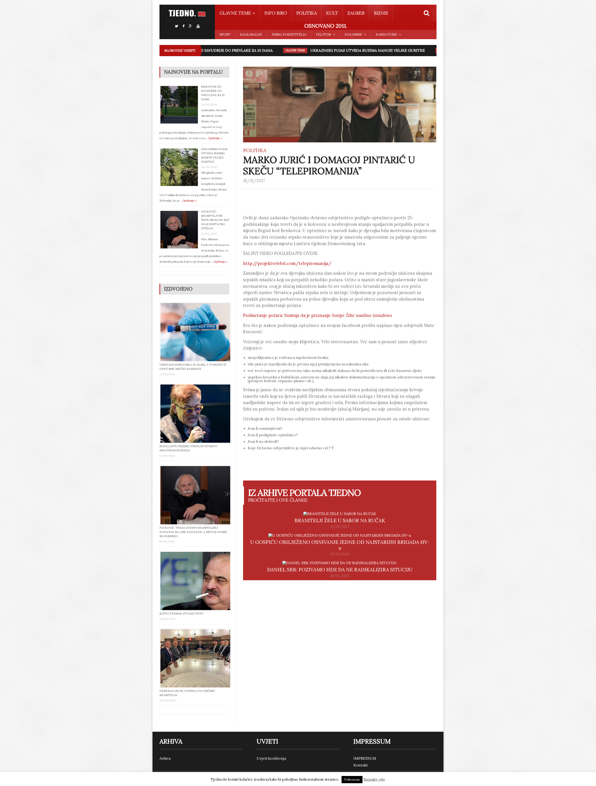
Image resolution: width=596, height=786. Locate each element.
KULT (332, 13)
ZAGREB (356, 13)
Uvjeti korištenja (271, 758)
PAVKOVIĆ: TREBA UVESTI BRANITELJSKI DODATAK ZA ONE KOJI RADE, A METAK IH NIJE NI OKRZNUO (193, 532)
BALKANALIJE (251, 34)
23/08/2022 (339, 527)
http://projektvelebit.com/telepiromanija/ (287, 263)
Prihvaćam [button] (352, 780)
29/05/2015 (339, 576)
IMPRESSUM (364, 758)
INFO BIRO (275, 13)
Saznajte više (374, 779)
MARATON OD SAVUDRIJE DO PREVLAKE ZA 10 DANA (204, 50)
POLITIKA (306, 13)
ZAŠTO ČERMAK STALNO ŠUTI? (181, 613)
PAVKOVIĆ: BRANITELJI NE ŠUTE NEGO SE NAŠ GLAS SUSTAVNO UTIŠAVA (215, 220)
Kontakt (360, 765)
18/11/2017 (254, 180)
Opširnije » (215, 138)
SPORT (225, 34)
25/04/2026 (340, 554)
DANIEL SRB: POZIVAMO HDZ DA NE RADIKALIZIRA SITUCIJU (340, 569)
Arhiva (165, 758)
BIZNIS (381, 13)
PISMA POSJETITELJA (289, 34)
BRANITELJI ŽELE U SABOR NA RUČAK (340, 520)
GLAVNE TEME (274, 50)
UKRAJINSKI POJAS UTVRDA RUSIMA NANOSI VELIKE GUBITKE (347, 50)
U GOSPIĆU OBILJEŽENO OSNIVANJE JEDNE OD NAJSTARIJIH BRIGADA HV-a (339, 545)
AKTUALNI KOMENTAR (432, 50)
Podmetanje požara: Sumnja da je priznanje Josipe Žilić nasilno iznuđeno (317, 315)
